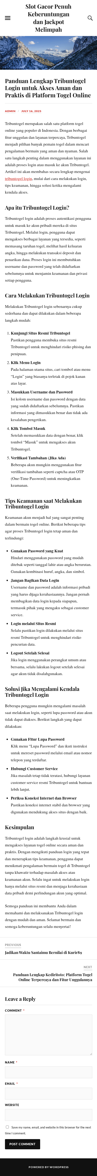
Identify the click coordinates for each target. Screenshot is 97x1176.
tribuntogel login (18, 178)
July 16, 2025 (31, 111)
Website (12, 1105)
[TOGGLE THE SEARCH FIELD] (89, 18)
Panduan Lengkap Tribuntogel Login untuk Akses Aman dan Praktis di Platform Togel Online (48, 88)
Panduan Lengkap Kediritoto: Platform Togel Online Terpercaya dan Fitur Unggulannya (52, 977)
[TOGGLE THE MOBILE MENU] (7, 18)
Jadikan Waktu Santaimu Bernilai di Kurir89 (43, 952)
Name (11, 1062)
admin (10, 111)
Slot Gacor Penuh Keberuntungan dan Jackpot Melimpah (48, 17)
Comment (15, 1010)
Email (11, 1083)
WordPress (59, 1167)
